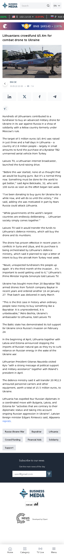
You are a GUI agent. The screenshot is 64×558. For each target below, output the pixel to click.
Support (9, 447)
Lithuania (53, 431)
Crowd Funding (12, 439)
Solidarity (53, 439)
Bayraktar (36, 431)
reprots (6, 421)
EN (55, 5)
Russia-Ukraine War (14, 431)
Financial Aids (34, 439)
